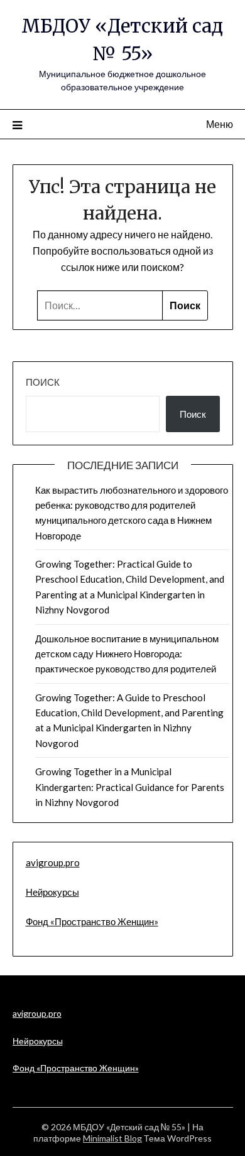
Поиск (43, 382)
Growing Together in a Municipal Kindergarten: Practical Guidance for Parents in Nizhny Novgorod (129, 787)
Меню (219, 124)
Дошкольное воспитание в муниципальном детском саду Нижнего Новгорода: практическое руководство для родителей (127, 654)
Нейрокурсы (52, 892)
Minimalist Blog (112, 1138)
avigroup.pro (53, 862)
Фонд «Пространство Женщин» (92, 921)
